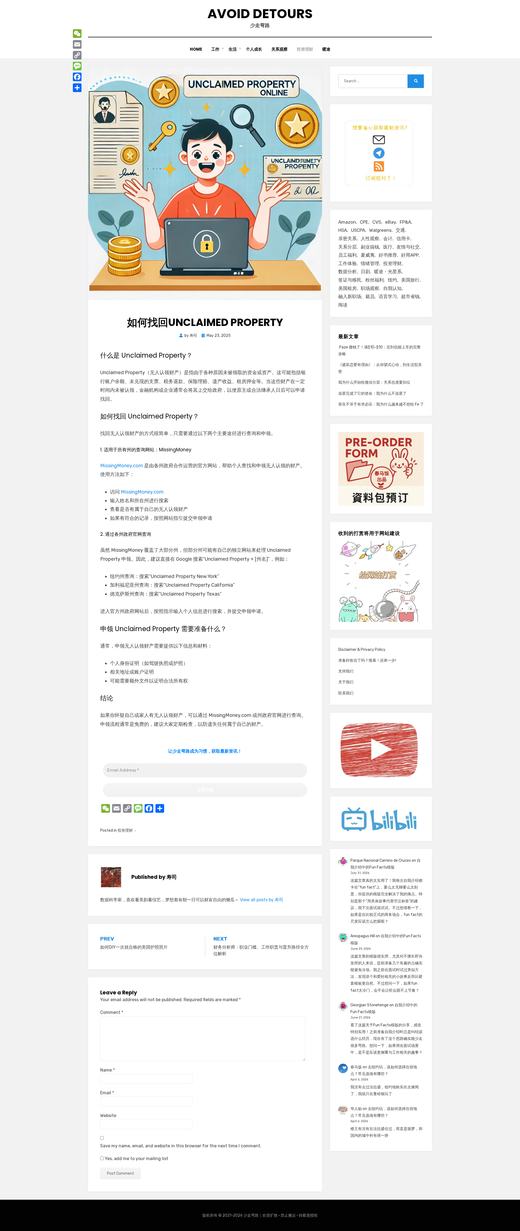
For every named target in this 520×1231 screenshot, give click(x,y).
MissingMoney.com (121, 466)
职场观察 (370, 288)
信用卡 (403, 238)
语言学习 (388, 296)
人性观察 (370, 238)
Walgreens (380, 230)
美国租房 (347, 288)
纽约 (392, 280)
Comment (111, 1012)
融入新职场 (349, 296)
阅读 (342, 305)
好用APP (409, 255)
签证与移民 (349, 280)
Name (107, 1070)
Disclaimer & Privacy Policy (361, 649)
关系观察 (279, 49)
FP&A (405, 222)
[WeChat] (77, 33)
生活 (233, 49)
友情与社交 (408, 247)
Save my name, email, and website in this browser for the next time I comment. (180, 1145)
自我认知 (392, 288)
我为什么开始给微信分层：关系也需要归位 (374, 382)
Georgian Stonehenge (369, 1005)
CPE (364, 222)
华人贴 (356, 1108)
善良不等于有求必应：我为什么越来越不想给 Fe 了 (381, 404)
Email (107, 1092)
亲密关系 (347, 238)
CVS (376, 222)
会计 (387, 238)
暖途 (326, 49)
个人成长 (254, 49)
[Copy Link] (77, 55)
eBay (390, 222)
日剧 (365, 271)
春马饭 (356, 1067)
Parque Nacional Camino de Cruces (380, 860)
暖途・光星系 (388, 271)
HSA (342, 230)
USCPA (358, 230)
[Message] (77, 66)
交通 (400, 230)
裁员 (370, 296)
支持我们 (345, 671)
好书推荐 (388, 255)
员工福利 (347, 255)
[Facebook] (77, 76)
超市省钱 (410, 296)
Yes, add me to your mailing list (136, 1158)
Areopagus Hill (362, 936)
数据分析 (347, 271)
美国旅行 (410, 280)
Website (108, 1115)
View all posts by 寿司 (261, 899)
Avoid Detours (260, 14)
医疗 (387, 247)
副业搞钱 (370, 247)
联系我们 (345, 693)
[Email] (77, 44)
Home (196, 49)
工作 (215, 49)
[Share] (77, 87)
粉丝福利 (374, 280)
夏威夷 (368, 255)
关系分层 (347, 247)
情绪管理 (370, 263)
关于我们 (345, 682)
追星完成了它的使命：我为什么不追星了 (372, 393)
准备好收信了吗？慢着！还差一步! (367, 660)
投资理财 (305, 49)
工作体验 (347, 263)
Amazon (347, 222)
